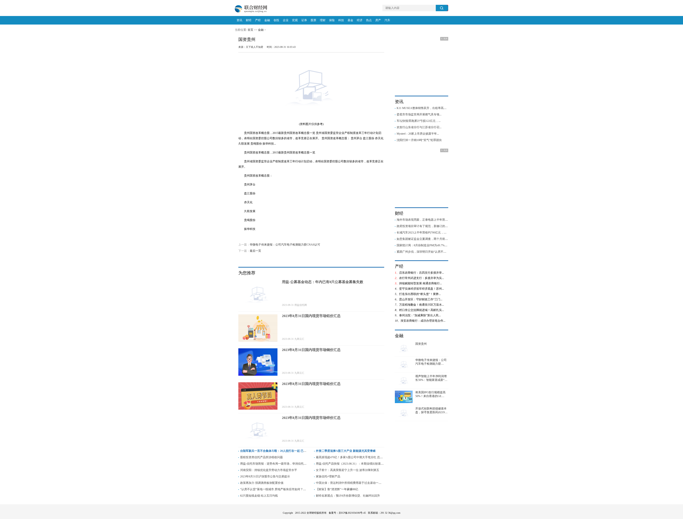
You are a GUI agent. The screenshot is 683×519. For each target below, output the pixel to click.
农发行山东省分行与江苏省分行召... (419, 127)
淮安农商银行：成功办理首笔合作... (423, 320)
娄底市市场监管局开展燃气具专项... (419, 114)
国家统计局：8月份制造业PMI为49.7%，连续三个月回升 (432, 245)
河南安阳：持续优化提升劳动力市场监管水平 (268, 470)
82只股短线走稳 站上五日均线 (259, 495)
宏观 (295, 20)
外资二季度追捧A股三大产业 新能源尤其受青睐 (346, 450)
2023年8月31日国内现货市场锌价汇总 (311, 418)
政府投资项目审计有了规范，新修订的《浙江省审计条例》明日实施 (439, 226)
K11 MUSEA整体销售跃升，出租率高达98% (424, 108)
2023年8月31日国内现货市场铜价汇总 (311, 350)
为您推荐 (246, 273)
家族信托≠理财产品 (328, 476)
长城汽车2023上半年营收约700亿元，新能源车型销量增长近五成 (437, 232)
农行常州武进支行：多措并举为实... (421, 278)
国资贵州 (421, 343)
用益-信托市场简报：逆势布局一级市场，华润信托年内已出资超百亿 (283, 463)
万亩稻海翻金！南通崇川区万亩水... (421, 304)
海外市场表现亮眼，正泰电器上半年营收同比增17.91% (431, 219)
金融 (267, 20)
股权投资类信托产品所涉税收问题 (261, 457)
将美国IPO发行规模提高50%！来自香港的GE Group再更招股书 (430, 394)
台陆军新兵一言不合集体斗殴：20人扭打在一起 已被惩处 (276, 450)
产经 (258, 20)
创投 (276, 20)
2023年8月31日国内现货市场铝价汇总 (311, 316)
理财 (322, 20)
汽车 (387, 20)
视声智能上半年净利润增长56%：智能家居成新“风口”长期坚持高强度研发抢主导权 (431, 378)
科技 (341, 20)
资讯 (239, 20)
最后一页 (255, 250)
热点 (369, 20)
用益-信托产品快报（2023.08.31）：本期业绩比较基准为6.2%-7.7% (357, 463)
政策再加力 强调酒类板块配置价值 (262, 482)
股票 (313, 20)
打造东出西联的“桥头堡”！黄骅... (420, 294)
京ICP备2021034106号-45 (352, 513)
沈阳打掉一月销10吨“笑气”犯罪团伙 (419, 140)
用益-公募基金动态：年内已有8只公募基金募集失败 (322, 282)
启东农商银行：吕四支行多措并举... (421, 272)
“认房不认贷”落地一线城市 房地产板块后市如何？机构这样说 (278, 489)
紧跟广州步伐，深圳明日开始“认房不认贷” (423, 251)
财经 (249, 20)
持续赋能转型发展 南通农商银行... (420, 283)
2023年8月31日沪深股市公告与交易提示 (265, 476)
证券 (304, 20)
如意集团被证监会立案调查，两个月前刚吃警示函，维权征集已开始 (439, 238)
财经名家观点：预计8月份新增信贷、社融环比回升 (348, 495)
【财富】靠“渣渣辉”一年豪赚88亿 (337, 489)
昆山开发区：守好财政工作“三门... (420, 299)
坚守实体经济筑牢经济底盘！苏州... (421, 288)
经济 (359, 20)
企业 (285, 20)
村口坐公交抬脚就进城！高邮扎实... (421, 310)
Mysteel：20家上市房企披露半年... (418, 133)
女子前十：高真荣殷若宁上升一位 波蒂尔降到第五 (347, 470)
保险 (332, 20)
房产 (378, 20)
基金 (350, 20)
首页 (250, 29)
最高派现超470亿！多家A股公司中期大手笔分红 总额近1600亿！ (356, 457)
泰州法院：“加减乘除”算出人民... (420, 315)
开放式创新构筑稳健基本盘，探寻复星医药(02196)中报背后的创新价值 (431, 410)
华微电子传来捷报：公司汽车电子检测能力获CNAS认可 (285, 244)
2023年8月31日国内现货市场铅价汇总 (311, 384)
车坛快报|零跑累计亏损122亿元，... (419, 120)
